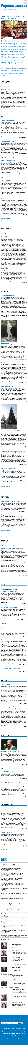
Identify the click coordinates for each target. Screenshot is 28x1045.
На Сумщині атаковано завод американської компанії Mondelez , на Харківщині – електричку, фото (13, 920)
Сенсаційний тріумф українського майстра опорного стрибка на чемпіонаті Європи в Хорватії (14, 936)
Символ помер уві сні (7, 120)
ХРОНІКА (3, 623)
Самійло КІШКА (23, 173)
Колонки (5, 939)
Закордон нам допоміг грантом (10, 707)
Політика (5, 497)
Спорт (3, 584)
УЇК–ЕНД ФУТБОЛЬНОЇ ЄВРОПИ (10, 668)
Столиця (4, 541)
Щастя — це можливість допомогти (11, 449)
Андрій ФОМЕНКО (22, 603)
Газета (13, 864)
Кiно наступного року (7, 771)
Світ (2, 116)
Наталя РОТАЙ (23, 703)
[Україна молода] (14, 6)
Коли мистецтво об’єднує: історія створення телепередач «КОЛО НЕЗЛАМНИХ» (11, 879)
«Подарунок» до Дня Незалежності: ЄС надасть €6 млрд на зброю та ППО (13, 905)
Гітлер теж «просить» (7, 386)
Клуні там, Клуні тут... (7, 832)
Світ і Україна (6, 229)
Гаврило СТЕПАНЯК (22, 828)
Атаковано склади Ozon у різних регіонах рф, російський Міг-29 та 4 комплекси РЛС (12, 910)
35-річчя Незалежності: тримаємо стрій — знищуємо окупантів (14, 889)
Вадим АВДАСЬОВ (22, 619)
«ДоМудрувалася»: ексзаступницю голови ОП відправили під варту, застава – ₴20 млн (12, 874)
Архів (2, 1020)
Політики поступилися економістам (11, 198)
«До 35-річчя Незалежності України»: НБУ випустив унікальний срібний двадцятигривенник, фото (13, 884)
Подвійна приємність (7, 639)
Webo (19, 1038)
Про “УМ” (8, 1020)
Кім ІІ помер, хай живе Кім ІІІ (9, 141)
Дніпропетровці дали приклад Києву (12, 501)
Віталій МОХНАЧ (23, 664)
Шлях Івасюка (5, 343)
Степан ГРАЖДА (23, 401)
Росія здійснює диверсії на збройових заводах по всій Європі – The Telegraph (13, 915)
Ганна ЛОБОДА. (23, 446)
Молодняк (5, 82)
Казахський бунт (6, 180)
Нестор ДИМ (24, 796)
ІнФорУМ (4, 291)
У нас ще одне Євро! (7, 629)
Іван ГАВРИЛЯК (5, 315)
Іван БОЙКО (24, 483)
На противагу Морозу (7, 515)
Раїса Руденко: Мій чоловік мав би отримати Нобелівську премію (13, 18)
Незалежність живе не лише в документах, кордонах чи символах (14, 894)
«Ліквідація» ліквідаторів (8, 295)
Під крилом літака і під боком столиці (12, 548)
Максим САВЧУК (23, 382)
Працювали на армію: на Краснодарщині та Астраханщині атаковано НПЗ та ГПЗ (11, 869)
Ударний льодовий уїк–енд (9, 591)
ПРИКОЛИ (4, 849)
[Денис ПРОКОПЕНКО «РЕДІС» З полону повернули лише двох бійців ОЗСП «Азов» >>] (14, 988)
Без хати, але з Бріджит (8, 809)
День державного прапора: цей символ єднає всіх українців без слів (13, 926)
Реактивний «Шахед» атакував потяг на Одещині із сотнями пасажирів (13, 931)
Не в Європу (4, 236)
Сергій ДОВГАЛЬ (22, 511)
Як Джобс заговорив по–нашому (10, 785)
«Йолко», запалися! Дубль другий (11, 430)
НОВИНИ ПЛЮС (5, 218)
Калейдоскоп (7, 804)
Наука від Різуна (5, 89)
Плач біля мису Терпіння (8, 160)
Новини (5, 864)
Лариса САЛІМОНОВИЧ (15, 315)
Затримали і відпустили (8, 468)
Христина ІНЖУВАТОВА (21, 359)
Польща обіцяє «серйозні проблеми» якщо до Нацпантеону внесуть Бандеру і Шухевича (12, 900)
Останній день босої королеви (10, 751)
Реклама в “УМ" (17, 1020)
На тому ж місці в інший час (9, 607)
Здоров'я (5, 680)
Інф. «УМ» (24, 214)
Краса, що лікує (5, 684)
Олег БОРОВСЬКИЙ (22, 195)
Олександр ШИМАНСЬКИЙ (20, 137)
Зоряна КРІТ (24, 282)
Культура (5, 735)
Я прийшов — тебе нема (8, 363)
